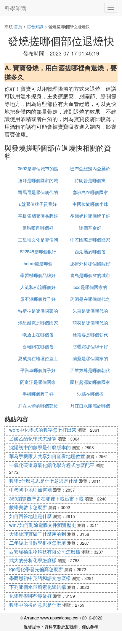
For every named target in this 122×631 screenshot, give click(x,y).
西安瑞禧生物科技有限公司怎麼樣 (44, 551)
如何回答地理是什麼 (30, 516)
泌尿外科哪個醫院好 (90, 263)
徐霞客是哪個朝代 (90, 334)
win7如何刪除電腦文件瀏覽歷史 (42, 525)
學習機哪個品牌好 (38, 275)
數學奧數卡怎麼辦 (28, 507)
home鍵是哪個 (38, 263)
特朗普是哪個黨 (90, 180)
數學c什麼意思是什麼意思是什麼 (43, 480)
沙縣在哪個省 (90, 394)
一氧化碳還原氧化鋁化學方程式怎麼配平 (51, 465)
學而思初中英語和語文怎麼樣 (40, 578)
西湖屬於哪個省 (90, 251)
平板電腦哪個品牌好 (38, 216)
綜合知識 (35, 26)
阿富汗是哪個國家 (38, 382)
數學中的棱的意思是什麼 (35, 604)
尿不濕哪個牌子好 (38, 299)
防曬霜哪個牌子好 (90, 346)
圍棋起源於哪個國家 (90, 382)
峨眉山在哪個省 (38, 334)
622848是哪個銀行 (38, 251)
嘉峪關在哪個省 (38, 346)
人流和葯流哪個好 (38, 287)
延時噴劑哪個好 (38, 228)
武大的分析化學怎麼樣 (33, 560)
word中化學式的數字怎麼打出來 (42, 429)
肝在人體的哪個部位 (38, 406)
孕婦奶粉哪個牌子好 (90, 216)
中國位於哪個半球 (90, 204)
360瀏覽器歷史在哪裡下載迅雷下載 (46, 498)
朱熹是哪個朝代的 (90, 311)
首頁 (18, 26)
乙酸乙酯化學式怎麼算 (33, 438)
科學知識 (15, 8)
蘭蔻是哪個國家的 (90, 358)
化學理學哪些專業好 (30, 595)
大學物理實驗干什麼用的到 (37, 533)
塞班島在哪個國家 (90, 192)
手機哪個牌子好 (38, 394)
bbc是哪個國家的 (90, 287)
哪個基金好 (90, 228)
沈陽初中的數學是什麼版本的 (40, 447)
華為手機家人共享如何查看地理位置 (47, 456)
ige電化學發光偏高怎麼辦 (36, 569)
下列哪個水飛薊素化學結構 (37, 587)
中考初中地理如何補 (30, 489)
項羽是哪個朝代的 (90, 323)
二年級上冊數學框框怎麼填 (37, 542)
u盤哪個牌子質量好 (38, 204)
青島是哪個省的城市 (90, 275)
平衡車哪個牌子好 (38, 370)
